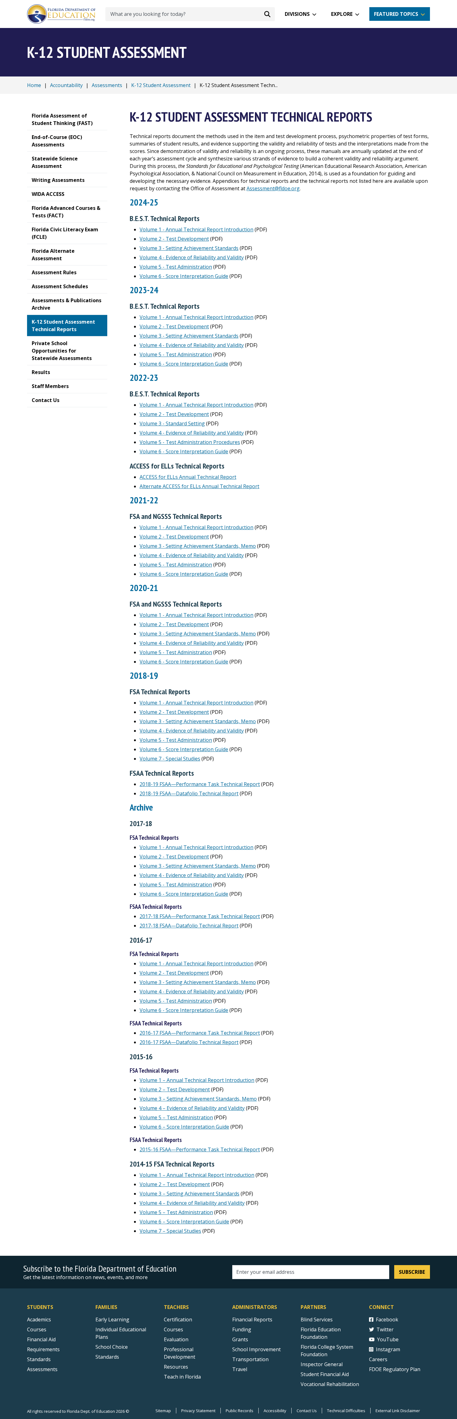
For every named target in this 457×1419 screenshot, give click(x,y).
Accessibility (275, 1410)
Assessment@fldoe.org (273, 188)
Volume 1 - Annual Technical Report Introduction (196, 229)
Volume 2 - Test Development (174, 238)
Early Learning (112, 1319)
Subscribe (412, 1272)
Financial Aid (41, 1339)
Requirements (43, 1349)
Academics (39, 1319)
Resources (176, 1366)
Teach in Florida (182, 1376)
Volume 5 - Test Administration (176, 266)
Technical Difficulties (346, 1410)
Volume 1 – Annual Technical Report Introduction (197, 1080)
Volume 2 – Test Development (175, 1089)
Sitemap (163, 1410)
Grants (240, 1339)
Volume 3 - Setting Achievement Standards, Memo (198, 546)
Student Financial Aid (325, 1374)
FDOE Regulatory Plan (394, 1369)
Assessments (107, 85)
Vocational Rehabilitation (330, 1384)
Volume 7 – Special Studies (170, 1230)
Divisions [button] (297, 14)
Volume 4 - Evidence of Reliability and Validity (192, 257)
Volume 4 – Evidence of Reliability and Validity (192, 1108)
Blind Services (317, 1319)
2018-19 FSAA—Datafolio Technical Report (189, 793)
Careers (378, 1359)
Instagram (388, 1349)
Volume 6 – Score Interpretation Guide (184, 1126)
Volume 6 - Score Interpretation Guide (184, 276)
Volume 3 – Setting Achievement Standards (189, 1193)
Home (34, 85)
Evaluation (176, 1339)
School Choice (111, 1346)
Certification (178, 1319)
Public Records (239, 1410)
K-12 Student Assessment (161, 85)
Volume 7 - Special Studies (170, 758)
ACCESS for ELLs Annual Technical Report (188, 477)
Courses (36, 1329)
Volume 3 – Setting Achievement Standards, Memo (198, 1098)
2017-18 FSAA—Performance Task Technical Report (200, 916)
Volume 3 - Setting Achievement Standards (189, 248)
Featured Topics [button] (396, 14)
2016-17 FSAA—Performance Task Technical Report (200, 1032)
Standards (39, 1359)
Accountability (66, 85)
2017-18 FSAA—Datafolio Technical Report (189, 925)
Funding (241, 1329)
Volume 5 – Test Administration (176, 1117)
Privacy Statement (198, 1410)
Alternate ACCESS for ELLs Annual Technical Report (199, 486)
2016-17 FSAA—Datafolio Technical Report (189, 1042)
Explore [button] (342, 14)
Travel (239, 1369)
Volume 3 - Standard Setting (172, 423)
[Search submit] (267, 14)
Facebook (387, 1319)
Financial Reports (252, 1319)
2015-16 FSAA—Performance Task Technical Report (200, 1149)
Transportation (250, 1359)
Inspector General (322, 1364)
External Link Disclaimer (398, 1410)
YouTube (388, 1339)
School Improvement (256, 1349)
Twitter (385, 1329)
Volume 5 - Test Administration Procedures (190, 442)
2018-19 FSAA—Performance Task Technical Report (200, 784)
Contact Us (307, 1410)
